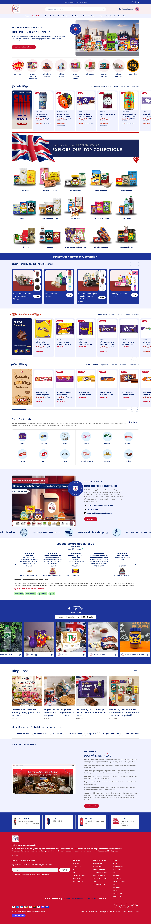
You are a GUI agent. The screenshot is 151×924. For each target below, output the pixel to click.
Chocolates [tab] (102, 314)
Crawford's (61, 390)
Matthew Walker (62, 111)
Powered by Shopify (38, 912)
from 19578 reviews (74, 549)
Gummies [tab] (135, 314)
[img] (75, 547)
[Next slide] (137, 264)
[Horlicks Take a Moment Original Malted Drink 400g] (43, 100)
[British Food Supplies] (22, 109)
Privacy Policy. (45, 874)
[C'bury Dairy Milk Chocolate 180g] (129, 328)
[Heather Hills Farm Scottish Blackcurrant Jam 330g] (29, 571)
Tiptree (102, 111)
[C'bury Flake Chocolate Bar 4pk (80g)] (43, 328)
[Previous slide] (132, 264)
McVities (81, 390)
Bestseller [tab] (135, 86)
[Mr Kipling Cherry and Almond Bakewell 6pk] (122, 571)
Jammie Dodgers (41, 390)
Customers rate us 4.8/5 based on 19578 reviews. (79, 899)
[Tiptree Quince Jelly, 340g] (107, 100)
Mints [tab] (128, 314)
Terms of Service (127, 912)
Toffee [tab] (120, 314)
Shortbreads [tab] (134, 365)
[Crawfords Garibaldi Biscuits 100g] (65, 379)
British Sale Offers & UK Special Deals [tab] (104, 86)
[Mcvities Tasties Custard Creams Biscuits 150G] (86, 379)
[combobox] (75, 9)
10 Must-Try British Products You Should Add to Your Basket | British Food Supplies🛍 (124, 712)
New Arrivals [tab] (125, 86)
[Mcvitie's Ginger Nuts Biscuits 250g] (107, 379)
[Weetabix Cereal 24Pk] (76, 571)
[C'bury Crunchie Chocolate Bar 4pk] (65, 328)
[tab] (24, 745)
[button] (16, 564)
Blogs (137, 912)
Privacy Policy (115, 912)
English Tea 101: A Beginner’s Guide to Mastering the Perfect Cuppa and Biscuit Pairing (59, 712)
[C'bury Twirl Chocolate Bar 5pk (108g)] (86, 328)
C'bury (81, 111)
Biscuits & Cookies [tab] (91, 365)
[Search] (104, 9)
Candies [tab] (112, 314)
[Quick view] (50, 95)
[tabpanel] (75, 779)
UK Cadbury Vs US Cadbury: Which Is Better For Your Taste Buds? (90, 712)
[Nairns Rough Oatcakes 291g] (99, 571)
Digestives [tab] (104, 365)
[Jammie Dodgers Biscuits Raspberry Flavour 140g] (43, 379)
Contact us (93, 912)
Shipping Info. (103, 912)
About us (84, 912)
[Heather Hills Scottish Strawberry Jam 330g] (52, 571)
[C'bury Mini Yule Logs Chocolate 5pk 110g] (86, 100)
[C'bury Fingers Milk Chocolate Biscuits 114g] (107, 328)
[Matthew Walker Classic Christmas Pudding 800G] (65, 100)
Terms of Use (35, 874)
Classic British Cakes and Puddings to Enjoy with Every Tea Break (26, 712)
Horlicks (39, 111)
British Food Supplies (24, 912)
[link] (37, 273)
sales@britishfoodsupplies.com (99, 513)
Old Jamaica (125, 111)
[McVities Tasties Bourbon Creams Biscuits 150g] (129, 379)
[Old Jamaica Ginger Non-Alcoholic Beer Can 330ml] (129, 100)
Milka (144, 111)
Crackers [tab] (114, 365)
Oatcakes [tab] (123, 365)
